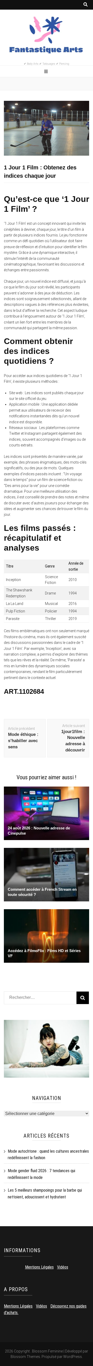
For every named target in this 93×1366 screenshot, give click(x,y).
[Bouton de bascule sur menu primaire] (46, 71)
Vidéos (62, 1267)
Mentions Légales (39, 1267)
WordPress (72, 1357)
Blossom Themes (25, 1357)
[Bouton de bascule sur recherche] (85, 4)
